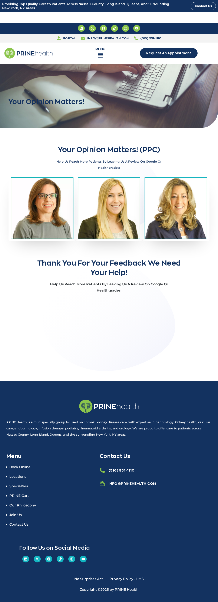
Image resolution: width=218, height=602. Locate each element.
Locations (17, 477)
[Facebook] (103, 28)
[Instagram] (125, 28)
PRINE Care (19, 496)
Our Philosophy (22, 505)
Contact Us (19, 524)
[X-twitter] (92, 28)
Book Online (19, 467)
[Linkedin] (81, 28)
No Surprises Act (88, 579)
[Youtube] (136, 28)
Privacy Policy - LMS (126, 579)
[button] (100, 56)
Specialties (18, 486)
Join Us (15, 515)
